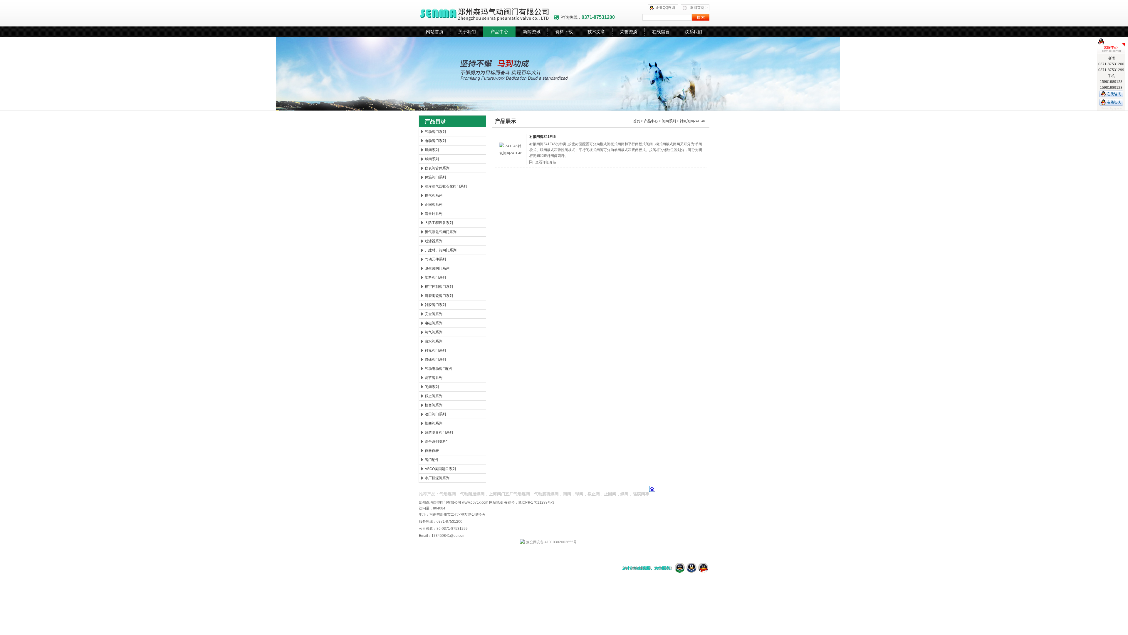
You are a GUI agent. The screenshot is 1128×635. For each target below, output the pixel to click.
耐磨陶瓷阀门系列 (439, 296)
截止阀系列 (433, 396)
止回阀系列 (433, 205)
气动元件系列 (435, 259)
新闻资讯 (531, 31)
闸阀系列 (432, 387)
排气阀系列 (433, 195)
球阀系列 (432, 159)
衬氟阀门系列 (435, 350)
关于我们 (467, 31)
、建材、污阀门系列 (440, 250)
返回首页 (699, 8)
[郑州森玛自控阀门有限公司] (486, 13)
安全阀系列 (433, 314)
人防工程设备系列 (439, 223)
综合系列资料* (436, 442)
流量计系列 (433, 214)
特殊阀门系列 (435, 359)
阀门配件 (432, 460)
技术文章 (596, 31)
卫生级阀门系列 (437, 268)
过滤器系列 (433, 241)
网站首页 (435, 31)
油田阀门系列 (435, 414)
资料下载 (564, 31)
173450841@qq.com (448, 536)
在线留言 (661, 31)
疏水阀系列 (433, 341)
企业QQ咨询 (665, 8)
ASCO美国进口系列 (440, 469)
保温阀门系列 (435, 177)
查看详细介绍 (545, 162)
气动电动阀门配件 (439, 369)
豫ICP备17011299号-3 (536, 502)
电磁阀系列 (433, 323)
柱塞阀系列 (433, 405)
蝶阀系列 (432, 150)
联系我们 (693, 31)
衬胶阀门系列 (435, 305)
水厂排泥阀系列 (437, 478)
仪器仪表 (432, 451)
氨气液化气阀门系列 (440, 232)
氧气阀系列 (433, 332)
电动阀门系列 (435, 141)
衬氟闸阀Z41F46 (692, 121)
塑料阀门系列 (435, 277)
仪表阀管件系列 (437, 168)
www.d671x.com (475, 502)
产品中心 (499, 31)
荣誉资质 (628, 31)
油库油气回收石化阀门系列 (446, 186)
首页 (636, 121)
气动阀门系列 (435, 132)
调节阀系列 (433, 378)
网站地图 (496, 502)
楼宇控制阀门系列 (439, 287)
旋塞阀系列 (433, 423)
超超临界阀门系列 (439, 432)
